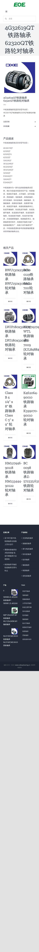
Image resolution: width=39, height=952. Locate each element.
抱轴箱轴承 (27, 543)
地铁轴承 (25, 595)
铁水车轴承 (26, 623)
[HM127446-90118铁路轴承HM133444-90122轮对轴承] (10, 452)
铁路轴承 (26, 570)
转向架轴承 (27, 554)
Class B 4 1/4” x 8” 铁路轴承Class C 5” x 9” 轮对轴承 (10, 411)
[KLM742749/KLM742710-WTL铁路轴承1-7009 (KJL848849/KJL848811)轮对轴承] (29, 316)
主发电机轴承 (28, 538)
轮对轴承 (26, 559)
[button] (19, 121)
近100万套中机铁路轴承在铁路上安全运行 (11, 541)
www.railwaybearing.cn (22, 665)
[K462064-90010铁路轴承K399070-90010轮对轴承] (29, 382)
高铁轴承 (25, 635)
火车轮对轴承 (27, 603)
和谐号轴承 (26, 591)
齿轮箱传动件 (27, 639)
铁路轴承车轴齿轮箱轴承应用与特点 (11, 567)
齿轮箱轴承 (27, 576)
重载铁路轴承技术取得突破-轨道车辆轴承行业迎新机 (11, 554)
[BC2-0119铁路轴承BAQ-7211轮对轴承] (29, 259)
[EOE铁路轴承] (19, 3)
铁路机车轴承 (27, 627)
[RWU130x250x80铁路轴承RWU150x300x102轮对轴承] (10, 259)
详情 (11, 301)
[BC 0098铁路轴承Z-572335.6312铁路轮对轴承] (29, 452)
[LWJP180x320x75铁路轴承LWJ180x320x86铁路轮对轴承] (10, 316)
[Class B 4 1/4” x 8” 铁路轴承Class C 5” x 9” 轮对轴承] (10, 382)
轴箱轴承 (26, 565)
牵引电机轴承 (28, 549)
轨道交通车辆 (27, 607)
